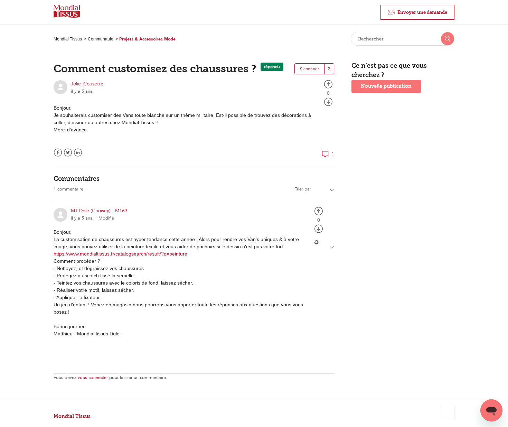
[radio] (328, 84)
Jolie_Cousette (87, 84)
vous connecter (93, 377)
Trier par (303, 189)
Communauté (100, 39)
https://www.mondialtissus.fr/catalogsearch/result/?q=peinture (120, 254)
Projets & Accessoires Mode (147, 39)
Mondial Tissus (68, 39)
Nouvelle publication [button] (386, 86)
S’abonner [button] (309, 69)
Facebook (58, 152)
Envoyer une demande (422, 12)
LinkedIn (78, 152)
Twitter (68, 152)
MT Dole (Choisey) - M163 (99, 210)
